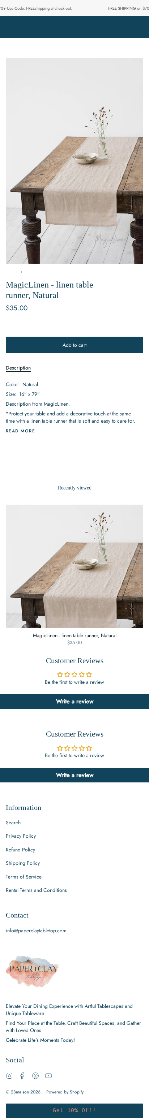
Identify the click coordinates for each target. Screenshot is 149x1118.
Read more (20, 431)
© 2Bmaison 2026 (23, 1092)
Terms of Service (24, 876)
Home (11, 272)
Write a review (74, 701)
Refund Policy (20, 849)
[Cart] (139, 27)
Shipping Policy (23, 863)
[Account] (123, 27)
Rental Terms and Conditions (36, 890)
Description (18, 367)
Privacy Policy (21, 835)
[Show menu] (9, 27)
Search (13, 822)
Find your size (19, 328)
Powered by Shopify (65, 1092)
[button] (74, 1111)
